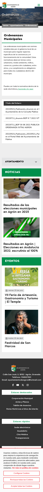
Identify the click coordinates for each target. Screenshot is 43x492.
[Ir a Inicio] (18, 5)
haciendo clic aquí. (25, 89)
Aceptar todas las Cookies (21, 486)
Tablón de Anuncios (22, 405)
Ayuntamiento (16, 26)
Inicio (5, 26)
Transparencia (22, 438)
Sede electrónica (22, 427)
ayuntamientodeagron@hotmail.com (24, 380)
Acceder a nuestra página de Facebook (13, 385)
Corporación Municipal (22, 398)
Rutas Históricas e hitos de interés (22, 409)
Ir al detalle (21, 188)
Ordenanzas (31, 26)
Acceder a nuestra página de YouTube (18, 385)
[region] (21, 470)
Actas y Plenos (22, 402)
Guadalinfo (22, 431)
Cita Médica (22, 435)
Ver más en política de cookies (25, 468)
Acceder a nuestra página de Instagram (28, 385)
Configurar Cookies (21, 473)
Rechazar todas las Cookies (21, 480)
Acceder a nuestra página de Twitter (23, 385)
